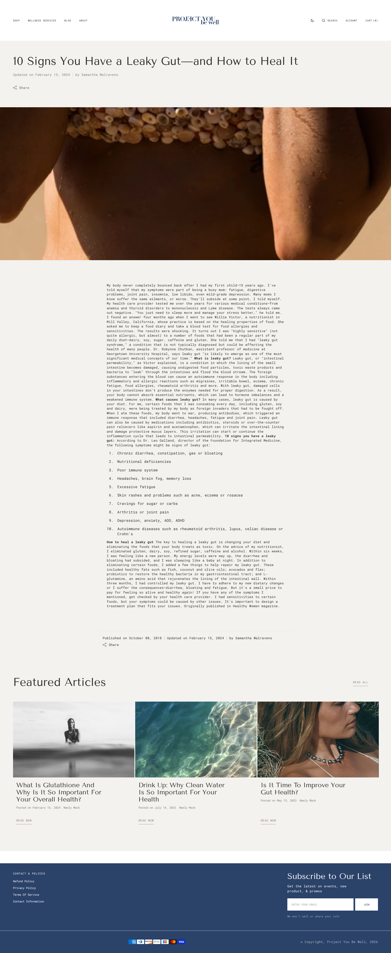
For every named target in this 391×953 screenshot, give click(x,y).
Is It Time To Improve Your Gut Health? (303, 788)
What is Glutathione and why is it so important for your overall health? (58, 792)
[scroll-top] (381, 943)
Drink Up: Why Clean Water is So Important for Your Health (181, 792)
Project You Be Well (346, 942)
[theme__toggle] (312, 20)
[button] (329, 20)
